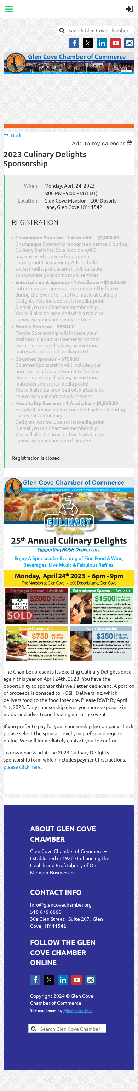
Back (16, 135)
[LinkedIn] (102, 43)
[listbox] (103, 143)
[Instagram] (129, 43)
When (30, 185)
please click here (22, 766)
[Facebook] (74, 43)
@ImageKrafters (77, 1010)
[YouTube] (115, 43)
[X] (88, 43)
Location (27, 200)
